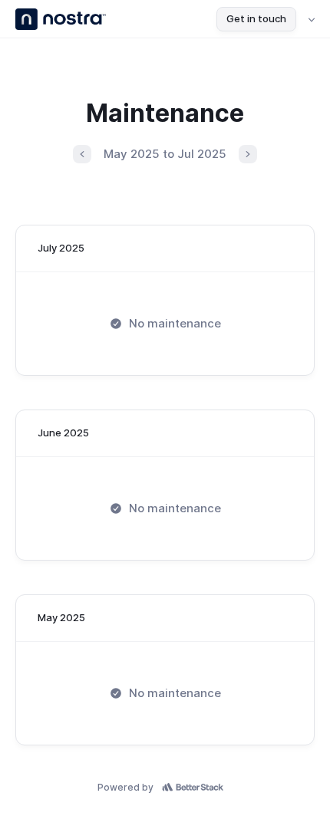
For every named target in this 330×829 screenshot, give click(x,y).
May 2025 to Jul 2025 (165, 153)
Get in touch (256, 18)
